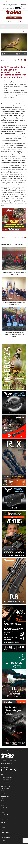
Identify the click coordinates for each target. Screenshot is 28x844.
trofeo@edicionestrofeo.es (6, 763)
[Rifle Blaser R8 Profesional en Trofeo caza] (14, 581)
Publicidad (3, 791)
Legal (2, 830)
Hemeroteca (4, 824)
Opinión (3, 822)
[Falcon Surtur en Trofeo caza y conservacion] (14, 498)
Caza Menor (4, 810)
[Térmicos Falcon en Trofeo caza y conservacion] (14, 402)
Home (2, 31)
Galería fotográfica (5, 837)
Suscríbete (14, 18)
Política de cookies (5, 782)
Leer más (22, 8)
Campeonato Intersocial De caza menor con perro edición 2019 (14, 273)
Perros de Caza (5, 803)
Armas (2, 805)
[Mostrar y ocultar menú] (3, 26)
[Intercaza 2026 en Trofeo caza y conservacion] (14, 367)
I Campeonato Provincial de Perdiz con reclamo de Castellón (14, 303)
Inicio (2, 798)
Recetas (3, 840)
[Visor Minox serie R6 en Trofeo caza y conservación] (14, 427)
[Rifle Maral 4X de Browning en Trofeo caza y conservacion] (14, 628)
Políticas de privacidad (6, 779)
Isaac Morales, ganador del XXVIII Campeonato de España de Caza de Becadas (14, 334)
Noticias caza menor (11, 31)
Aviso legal (3, 774)
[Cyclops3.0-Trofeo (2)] (14, 723)
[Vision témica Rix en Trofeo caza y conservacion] (14, 462)
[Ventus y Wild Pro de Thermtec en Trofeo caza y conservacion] (14, 533)
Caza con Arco (4, 812)
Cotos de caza (4, 814)
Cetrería (3, 827)
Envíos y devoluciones (6, 777)
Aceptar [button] (17, 8)
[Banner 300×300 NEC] (14, 219)
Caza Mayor (4, 807)
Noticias (3, 800)
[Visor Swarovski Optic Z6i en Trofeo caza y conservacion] (14, 675)
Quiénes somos (5, 788)
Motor (2, 816)
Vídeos (3, 835)
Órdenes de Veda (5, 832)
